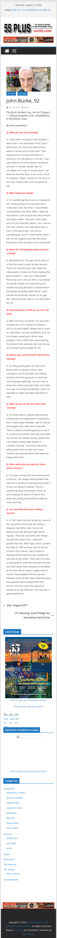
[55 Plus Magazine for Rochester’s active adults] (7, 51)
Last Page (22, 94)
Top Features (10, 864)
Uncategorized (10, 879)
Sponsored (8, 859)
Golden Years (13, 802)
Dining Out (11, 838)
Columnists (9, 788)
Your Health (12, 828)
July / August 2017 (17, 605)
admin (26, 107)
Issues (6, 854)
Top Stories (9, 869)
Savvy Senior (12, 823)
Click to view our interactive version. (28, 771)
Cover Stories (13, 873)
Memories (11, 812)
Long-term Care (14, 807)
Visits (9, 848)
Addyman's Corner (15, 792)
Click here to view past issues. (28, 706)
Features (11, 94)
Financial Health (14, 797)
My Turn (10, 818)
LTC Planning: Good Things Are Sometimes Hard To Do (32, 615)
